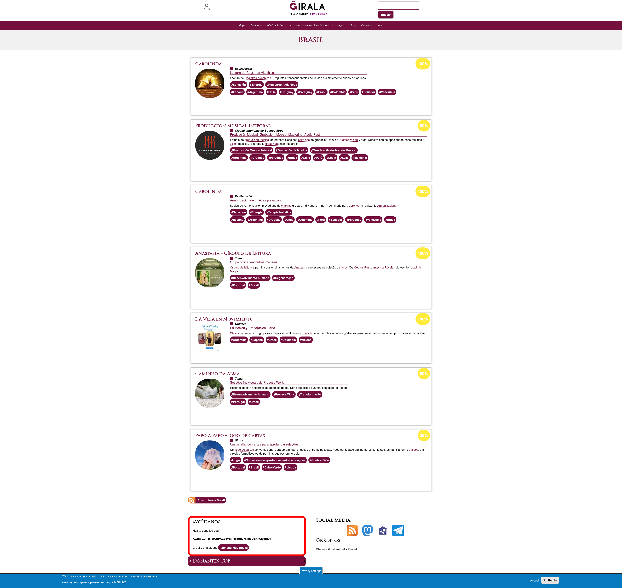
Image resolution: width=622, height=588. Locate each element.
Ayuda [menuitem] (342, 25)
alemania (360, 157)
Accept (534, 580)
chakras (286, 205)
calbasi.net (338, 549)
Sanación (239, 84)
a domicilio (306, 333)
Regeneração (284, 278)
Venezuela (388, 92)
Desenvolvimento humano (251, 278)
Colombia (338, 92)
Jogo (236, 460)
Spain (332, 157)
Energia (257, 84)
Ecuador (369, 92)
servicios (304, 139)
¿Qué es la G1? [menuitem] (276, 25)
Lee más (313, 104)
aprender (355, 205)
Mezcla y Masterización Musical (334, 150)
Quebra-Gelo (320, 460)
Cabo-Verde (273, 467)
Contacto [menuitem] (366, 25)
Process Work (284, 394)
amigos (413, 449)
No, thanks (550, 580)
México (306, 340)
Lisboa (291, 467)
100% (423, 64)
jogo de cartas (244, 449)
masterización (349, 139)
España (238, 92)
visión (233, 143)
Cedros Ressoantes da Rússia (373, 267)
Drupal (352, 549)
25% (424, 435)
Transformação (310, 394)
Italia (345, 157)
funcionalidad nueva (233, 547)
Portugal (239, 285)
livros (344, 267)
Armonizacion (386, 205)
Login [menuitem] (380, 25)
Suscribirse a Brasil (211, 500)
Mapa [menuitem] (242, 25)
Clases (234, 333)
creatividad (272, 143)
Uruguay (287, 92)
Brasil (322, 92)
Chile (272, 92)
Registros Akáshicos (258, 78)
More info (120, 582)
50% (424, 125)
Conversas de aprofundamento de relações (275, 460)
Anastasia (300, 267)
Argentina (256, 92)
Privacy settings (311, 571)
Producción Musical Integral (252, 150)
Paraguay (305, 92)
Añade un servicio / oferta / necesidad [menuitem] (311, 25)
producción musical (257, 139)
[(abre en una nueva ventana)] (367, 530)
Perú (354, 92)
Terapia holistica (279, 212)
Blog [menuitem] (353, 25)
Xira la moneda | (308, 13)
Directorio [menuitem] (256, 25)
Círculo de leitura (241, 267)
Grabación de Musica (292, 150)
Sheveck (321, 549)
